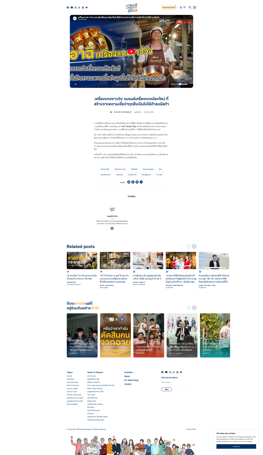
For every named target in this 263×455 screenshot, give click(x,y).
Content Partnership (122, 112)
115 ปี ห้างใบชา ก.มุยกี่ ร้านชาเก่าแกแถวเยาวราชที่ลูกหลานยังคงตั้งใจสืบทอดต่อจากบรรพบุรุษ (114, 278)
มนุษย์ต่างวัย (132, 174)
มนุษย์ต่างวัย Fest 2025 (75, 401)
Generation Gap (153, 342)
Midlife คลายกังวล (93, 382)
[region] (236, 440)
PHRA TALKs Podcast (94, 388)
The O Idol (91, 395)
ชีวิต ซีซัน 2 (91, 407)
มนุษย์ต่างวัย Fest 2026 (207, 285)
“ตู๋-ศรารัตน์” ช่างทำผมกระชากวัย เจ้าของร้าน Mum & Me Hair (82, 277)
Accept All (236, 446)
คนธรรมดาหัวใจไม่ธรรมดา (95, 420)
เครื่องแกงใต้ (104, 169)
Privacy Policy (191, 429)
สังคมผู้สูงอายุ (146, 174)
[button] (194, 246)
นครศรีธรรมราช (105, 174)
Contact (128, 383)
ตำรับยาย (90, 413)
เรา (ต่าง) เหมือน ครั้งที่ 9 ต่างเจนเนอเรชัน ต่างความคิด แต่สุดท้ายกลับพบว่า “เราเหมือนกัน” (81, 346)
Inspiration (71, 282)
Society (173, 340)
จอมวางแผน (91, 376)
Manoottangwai (148, 169)
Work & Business (107, 285)
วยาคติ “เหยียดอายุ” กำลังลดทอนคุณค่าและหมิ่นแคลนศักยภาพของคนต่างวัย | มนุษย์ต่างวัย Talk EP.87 (115, 346)
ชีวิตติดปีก (134, 169)
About (127, 376)
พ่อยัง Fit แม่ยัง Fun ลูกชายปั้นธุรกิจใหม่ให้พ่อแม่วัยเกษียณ (215, 346)
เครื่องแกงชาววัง (120, 169)
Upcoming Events (169, 7)
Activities (128, 372)
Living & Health (139, 282)
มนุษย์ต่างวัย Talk (93, 379)
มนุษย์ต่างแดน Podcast (95, 404)
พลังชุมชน (119, 174)
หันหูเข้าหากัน (91, 401)
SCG (160, 169)
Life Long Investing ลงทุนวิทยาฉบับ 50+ (101, 385)
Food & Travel (72, 391)
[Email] (112, 228)
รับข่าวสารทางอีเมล (169, 377)
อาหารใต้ (159, 174)
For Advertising (131, 380)
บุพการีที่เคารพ (92, 398)
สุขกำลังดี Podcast (93, 410)
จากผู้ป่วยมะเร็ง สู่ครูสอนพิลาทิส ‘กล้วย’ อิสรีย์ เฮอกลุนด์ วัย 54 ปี (147, 277)
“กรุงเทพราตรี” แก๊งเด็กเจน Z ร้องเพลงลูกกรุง (148, 348)
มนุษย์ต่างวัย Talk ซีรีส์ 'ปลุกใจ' (97, 416)
